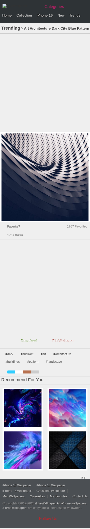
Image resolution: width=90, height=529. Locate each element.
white (19, 371)
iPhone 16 (45, 15)
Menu (85, 15)
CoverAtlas (37, 496)
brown (27, 371)
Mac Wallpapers (13, 496)
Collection (24, 15)
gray (35, 371)
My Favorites (58, 496)
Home (7, 15)
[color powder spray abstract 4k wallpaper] (23, 450)
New (61, 15)
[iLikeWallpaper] (21, 6)
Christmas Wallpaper (50, 491)
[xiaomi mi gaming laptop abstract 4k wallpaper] (23, 408)
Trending (10, 28)
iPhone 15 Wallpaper (16, 485)
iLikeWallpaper (45, 503)
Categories (54, 7)
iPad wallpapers (16, 508)
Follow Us (48, 518)
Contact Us (80, 496)
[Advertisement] (45, 82)
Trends (74, 15)
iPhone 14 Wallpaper (16, 491)
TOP (83, 478)
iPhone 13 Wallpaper (50, 485)
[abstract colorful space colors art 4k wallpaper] (67, 408)
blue (11, 371)
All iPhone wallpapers (71, 503)
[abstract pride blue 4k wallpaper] (67, 450)
